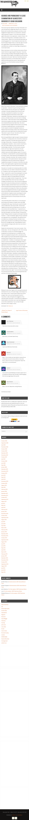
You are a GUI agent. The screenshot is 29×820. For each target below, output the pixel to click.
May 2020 (3, 465)
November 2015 (4, 535)
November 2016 (4, 513)
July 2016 (3, 521)
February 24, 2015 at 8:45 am (13, 322)
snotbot (3, 634)
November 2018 (4, 481)
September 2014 (4, 564)
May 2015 (3, 547)
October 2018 (4, 483)
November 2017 (4, 495)
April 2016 (3, 525)
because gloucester (5, 608)
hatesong (3, 620)
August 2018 (4, 485)
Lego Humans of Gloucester (22, 311)
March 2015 (3, 552)
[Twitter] (28, 1)
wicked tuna (3, 643)
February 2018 (4, 489)
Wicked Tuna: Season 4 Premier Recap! (6, 311)
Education (3, 616)
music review (4, 630)
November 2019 (4, 471)
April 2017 (3, 507)
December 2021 (4, 453)
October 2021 (4, 457)
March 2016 (3, 527)
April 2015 (3, 550)
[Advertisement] (11, 656)
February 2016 (4, 529)
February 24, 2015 (13, 23)
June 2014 (3, 570)
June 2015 (3, 545)
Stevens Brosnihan (5, 638)
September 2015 (4, 539)
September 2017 (4, 499)
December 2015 (4, 533)
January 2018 (4, 491)
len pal (2, 628)
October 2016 (4, 515)
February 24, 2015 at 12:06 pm (13, 333)
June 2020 (3, 463)
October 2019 (4, 473)
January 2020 (4, 467)
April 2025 (3, 445)
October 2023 (4, 451)
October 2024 (4, 449)
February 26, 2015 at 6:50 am (13, 369)
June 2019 (3, 475)
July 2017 (3, 503)
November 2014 (4, 560)
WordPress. (20, 815)
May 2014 (3, 572)
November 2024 (4, 447)
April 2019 (3, 479)
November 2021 (4, 455)
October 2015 (4, 537)
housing (3, 622)
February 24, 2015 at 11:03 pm (13, 354)
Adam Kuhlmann (4, 604)
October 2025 (4, 441)
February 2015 (4, 554)
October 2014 (4, 562)
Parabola (14, 815)
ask (2, 606)
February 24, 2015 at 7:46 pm (13, 343)
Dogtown (3, 614)
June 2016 (3, 523)
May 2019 (3, 477)
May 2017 (3, 505)
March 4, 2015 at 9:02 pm (12, 383)
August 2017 (4, 501)
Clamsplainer (4, 612)
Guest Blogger (6, 25)
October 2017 (4, 497)
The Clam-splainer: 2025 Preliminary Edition (18, 589)
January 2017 (4, 511)
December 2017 (4, 493)
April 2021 (3, 459)
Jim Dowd (5, 23)
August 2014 (4, 566)
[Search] (26, 431)
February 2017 (4, 509)
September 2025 (4, 443)
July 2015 (3, 543)
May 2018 (3, 487)
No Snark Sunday (5, 632)
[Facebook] (25, 1)
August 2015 (4, 541)
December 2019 (4, 469)
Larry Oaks (3, 626)
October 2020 (4, 461)
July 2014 (3, 568)
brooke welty (4, 610)
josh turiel (3, 624)
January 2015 (4, 556)
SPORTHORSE (4, 637)
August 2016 (4, 519)
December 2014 (4, 558)
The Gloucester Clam (8, 2)
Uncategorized (13, 25)
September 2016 (4, 517)
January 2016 (4, 531)
